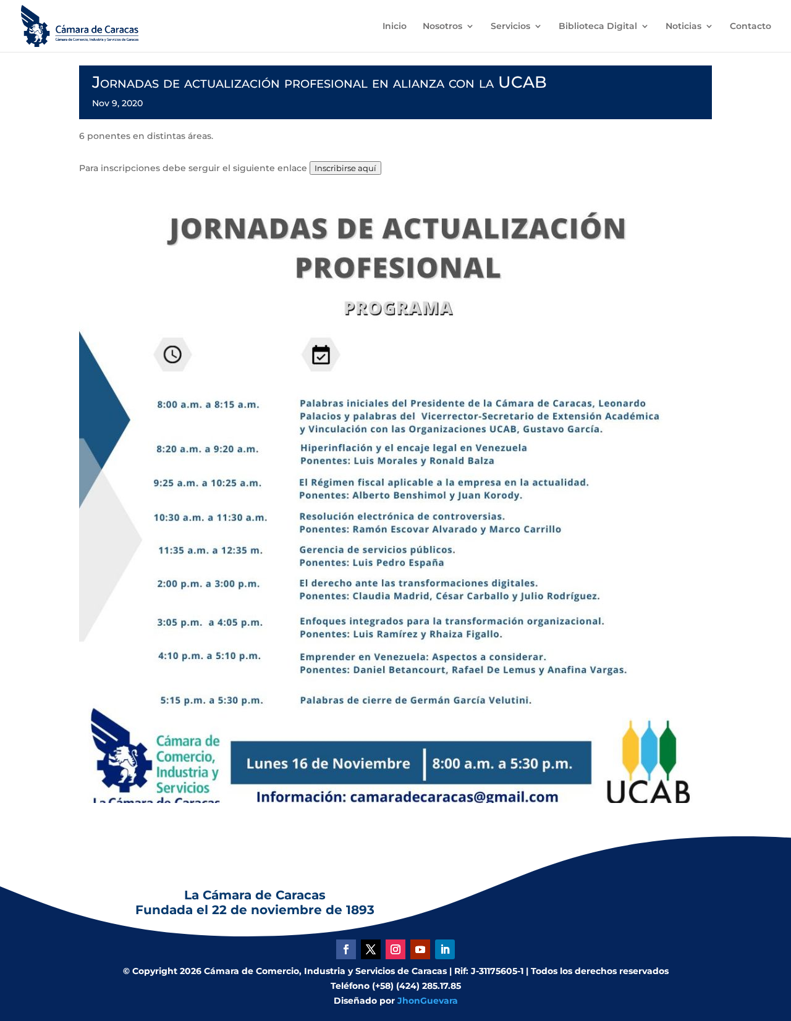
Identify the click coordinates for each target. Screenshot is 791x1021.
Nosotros (442, 27)
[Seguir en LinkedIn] (445, 949)
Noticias (683, 27)
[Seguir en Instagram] (395, 949)
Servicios (510, 27)
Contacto (750, 27)
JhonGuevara (427, 1000)
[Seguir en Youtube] (420, 949)
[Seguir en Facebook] (346, 949)
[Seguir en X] (371, 949)
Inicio (395, 27)
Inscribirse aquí (345, 168)
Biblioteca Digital (598, 27)
